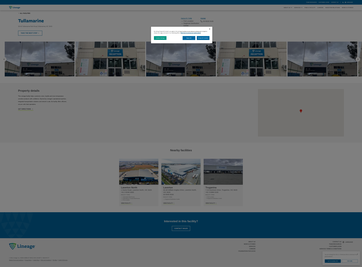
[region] (181, 35)
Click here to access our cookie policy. (191, 33)
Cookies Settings (160, 38)
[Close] (210, 29)
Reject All (188, 38)
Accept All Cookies (203, 38)
